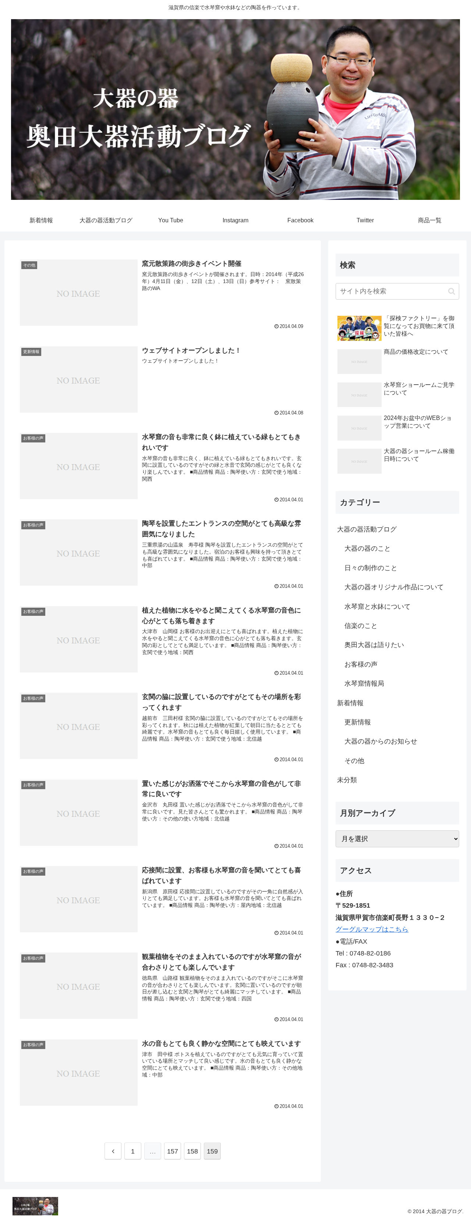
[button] (451, 291)
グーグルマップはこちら (372, 929)
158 (192, 1151)
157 (172, 1151)
